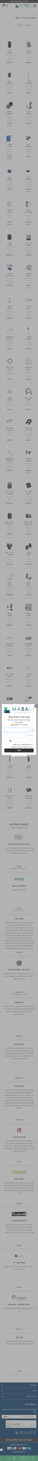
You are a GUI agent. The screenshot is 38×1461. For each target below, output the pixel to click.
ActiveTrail (22, 755)
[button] (19, 750)
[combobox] (9, 740)
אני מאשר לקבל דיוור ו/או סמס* (22, 744)
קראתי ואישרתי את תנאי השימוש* (21, 747)
